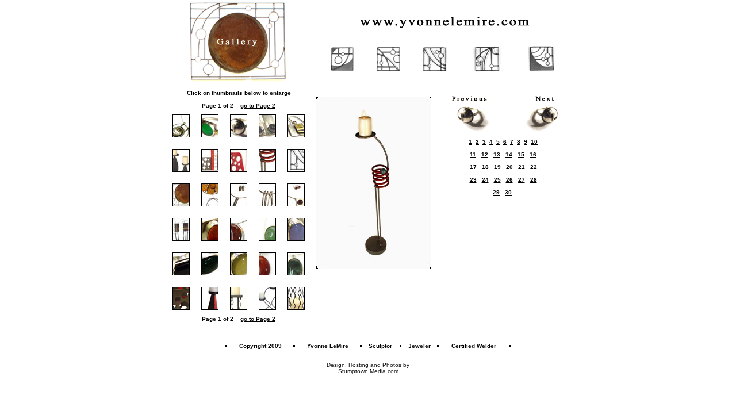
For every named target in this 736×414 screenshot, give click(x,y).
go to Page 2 (257, 105)
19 (497, 167)
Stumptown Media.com (368, 371)
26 (509, 180)
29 (496, 192)
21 (521, 167)
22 (533, 167)
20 (509, 167)
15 (521, 154)
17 (473, 167)
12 (484, 154)
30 (508, 192)
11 (473, 154)
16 (533, 154)
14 (508, 154)
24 (485, 180)
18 (485, 167)
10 (534, 142)
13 (496, 154)
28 (533, 180)
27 (521, 180)
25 (497, 180)
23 (473, 180)
